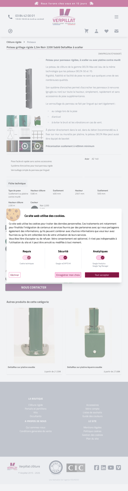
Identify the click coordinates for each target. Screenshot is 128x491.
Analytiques (100, 251)
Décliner (14, 275)
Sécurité (63, 251)
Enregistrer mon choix (68, 275)
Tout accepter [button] (102, 275)
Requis (27, 251)
